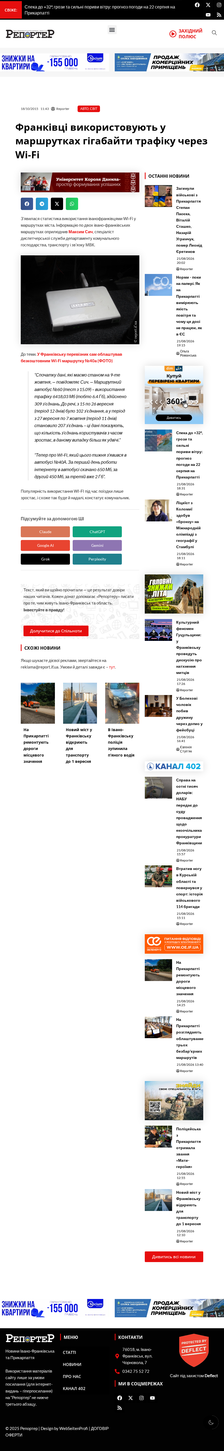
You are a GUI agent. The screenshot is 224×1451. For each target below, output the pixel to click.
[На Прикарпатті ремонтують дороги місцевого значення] (158, 970)
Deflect (211, 1375)
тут (112, 667)
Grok (45, 559)
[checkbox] (211, 1422)
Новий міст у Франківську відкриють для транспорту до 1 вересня (188, 1208)
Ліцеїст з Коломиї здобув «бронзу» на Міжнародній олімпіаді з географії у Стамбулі (188, 524)
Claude (45, 531)
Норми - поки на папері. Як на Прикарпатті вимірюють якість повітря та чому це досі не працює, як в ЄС (189, 305)
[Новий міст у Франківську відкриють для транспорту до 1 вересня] (158, 1200)
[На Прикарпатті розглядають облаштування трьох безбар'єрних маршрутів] (158, 1027)
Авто (84, 109)
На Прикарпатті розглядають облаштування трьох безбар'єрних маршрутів (190, 1038)
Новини (72, 1364)
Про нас (72, 1376)
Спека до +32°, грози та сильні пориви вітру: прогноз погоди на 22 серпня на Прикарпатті (189, 454)
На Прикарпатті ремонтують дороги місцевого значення (188, 978)
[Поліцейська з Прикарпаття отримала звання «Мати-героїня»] (158, 1137)
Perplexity (97, 559)
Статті (69, 1352)
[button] (112, 29)
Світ (93, 109)
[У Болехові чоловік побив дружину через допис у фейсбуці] (158, 706)
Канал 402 (74, 1388)
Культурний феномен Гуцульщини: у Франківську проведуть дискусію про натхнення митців (189, 647)
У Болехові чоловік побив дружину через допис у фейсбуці (189, 714)
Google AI (45, 545)
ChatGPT (97, 531)
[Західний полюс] (172, 33)
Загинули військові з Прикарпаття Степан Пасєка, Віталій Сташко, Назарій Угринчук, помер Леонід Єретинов (189, 220)
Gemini (97, 545)
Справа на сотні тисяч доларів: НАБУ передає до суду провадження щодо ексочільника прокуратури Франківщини (189, 811)
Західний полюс (190, 34)
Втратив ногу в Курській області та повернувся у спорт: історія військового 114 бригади (189, 887)
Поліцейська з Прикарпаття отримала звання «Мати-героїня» (188, 1147)
